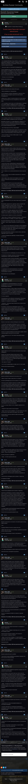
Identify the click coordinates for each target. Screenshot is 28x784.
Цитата (5, 54)
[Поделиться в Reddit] (1, 767)
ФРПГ (13, 13)
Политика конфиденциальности (15, 779)
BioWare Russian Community (13, 5)
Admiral (4, 13)
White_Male (7, 85)
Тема (6, 779)
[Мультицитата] (2, 54)
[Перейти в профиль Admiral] (2, 23)
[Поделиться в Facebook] (6, 767)
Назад (4, 19)
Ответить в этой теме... (8, 754)
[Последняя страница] (27, 19)
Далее (24, 19)
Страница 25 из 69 (14, 19)
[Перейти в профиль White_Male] (2, 85)
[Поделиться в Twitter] (3, 767)
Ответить (14, 16)
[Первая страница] (1, 19)
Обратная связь (13, 780)
